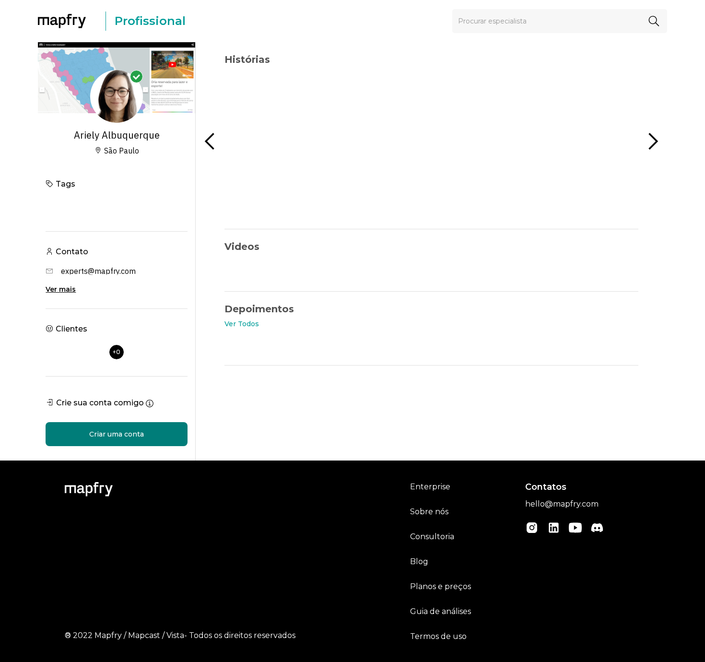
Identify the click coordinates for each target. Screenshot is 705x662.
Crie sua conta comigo (100, 402)
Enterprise (430, 486)
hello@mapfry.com (562, 503)
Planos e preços (440, 586)
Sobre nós (429, 511)
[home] (66, 21)
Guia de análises (440, 611)
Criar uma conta (116, 434)
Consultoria (432, 536)
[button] (210, 141)
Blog (419, 561)
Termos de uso (438, 636)
